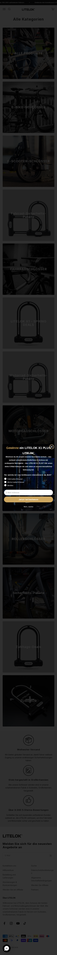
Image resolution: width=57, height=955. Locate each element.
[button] (7, 948)
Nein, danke (28, 507)
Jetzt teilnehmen (28, 499)
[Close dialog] (52, 447)
